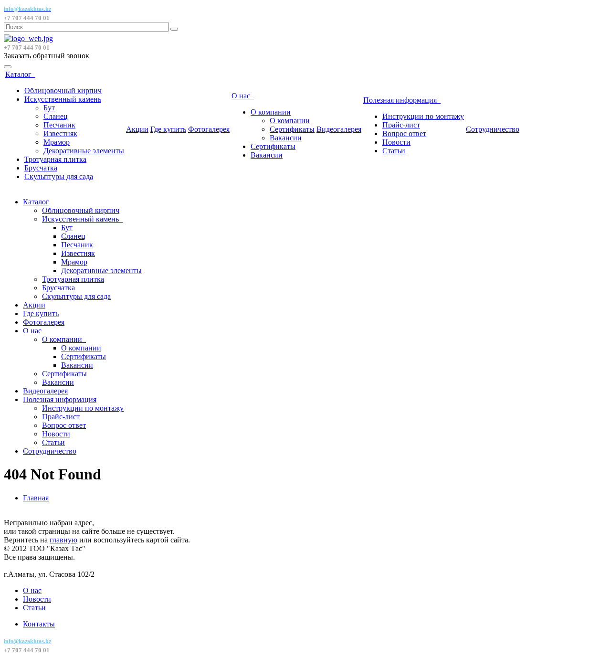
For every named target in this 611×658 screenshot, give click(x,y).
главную (63, 540)
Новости (396, 142)
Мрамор (56, 142)
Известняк (60, 133)
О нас (243, 96)
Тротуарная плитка (55, 159)
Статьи (393, 151)
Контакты (39, 624)
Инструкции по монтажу (423, 116)
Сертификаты (292, 129)
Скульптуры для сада (58, 176)
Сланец (55, 116)
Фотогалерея (209, 129)
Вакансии (286, 138)
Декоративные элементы (83, 151)
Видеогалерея (338, 129)
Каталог (20, 74)
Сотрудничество (492, 129)
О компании (271, 112)
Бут (49, 108)
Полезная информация (402, 100)
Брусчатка (40, 168)
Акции (137, 129)
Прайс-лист (401, 125)
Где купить (168, 129)
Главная (36, 498)
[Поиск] (174, 29)
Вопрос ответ (404, 133)
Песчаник (59, 125)
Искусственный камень (62, 99)
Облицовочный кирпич (63, 90)
